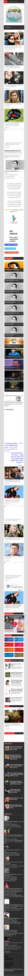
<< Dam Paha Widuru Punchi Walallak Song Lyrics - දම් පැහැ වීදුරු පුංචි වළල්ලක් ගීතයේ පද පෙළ (11, 447)
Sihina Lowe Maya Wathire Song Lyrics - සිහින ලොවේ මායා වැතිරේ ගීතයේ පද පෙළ (13, 836)
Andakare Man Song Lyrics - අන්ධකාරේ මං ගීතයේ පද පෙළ (15, 791)
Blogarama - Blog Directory (10, 969)
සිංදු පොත (6, 158)
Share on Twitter (11, 248)
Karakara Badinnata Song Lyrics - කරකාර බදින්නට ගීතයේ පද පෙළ (16, 766)
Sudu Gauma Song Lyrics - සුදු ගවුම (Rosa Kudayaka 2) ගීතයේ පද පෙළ (16, 774)
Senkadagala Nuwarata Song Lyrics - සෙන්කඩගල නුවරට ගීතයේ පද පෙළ (16, 783)
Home (20, 443)
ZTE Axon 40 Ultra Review (10, 930)
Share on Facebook (12, 244)
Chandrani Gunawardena (15, 156)
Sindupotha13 (6, 157)
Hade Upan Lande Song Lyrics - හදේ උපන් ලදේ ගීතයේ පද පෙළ (16, 748)
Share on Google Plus (12, 252)
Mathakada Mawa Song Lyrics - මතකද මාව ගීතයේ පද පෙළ (16, 806)
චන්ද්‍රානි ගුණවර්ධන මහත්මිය (14, 157)
